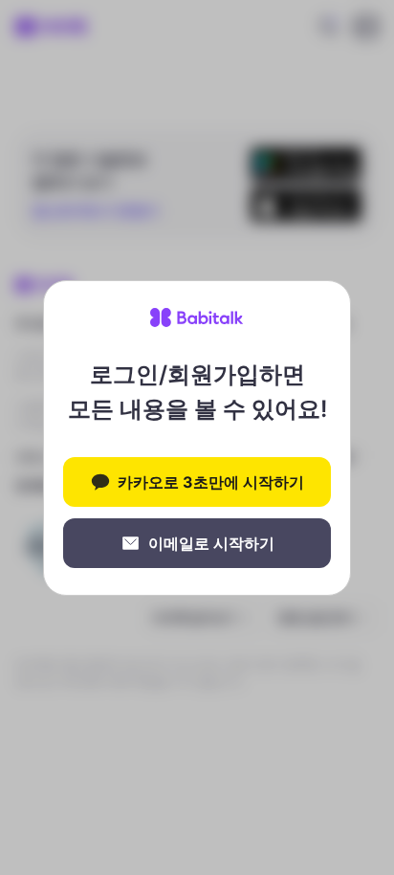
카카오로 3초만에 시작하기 (211, 482)
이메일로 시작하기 (211, 543)
